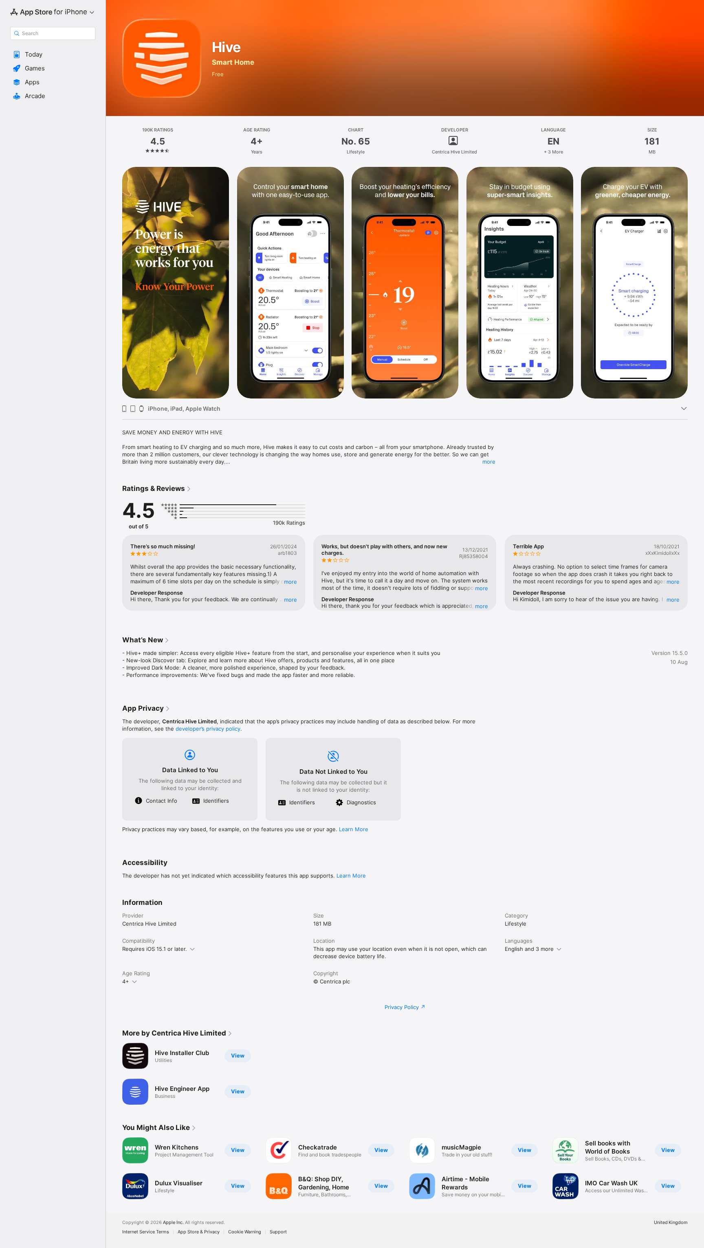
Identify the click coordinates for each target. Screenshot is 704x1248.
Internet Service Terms (145, 1232)
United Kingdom (671, 1222)
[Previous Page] (114, 282)
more (488, 461)
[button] (53, 54)
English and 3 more (529, 949)
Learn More (353, 829)
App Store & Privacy (199, 1232)
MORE (290, 581)
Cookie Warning (244, 1232)
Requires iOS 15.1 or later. (154, 949)
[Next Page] (696, 282)
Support (278, 1232)
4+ (125, 981)
